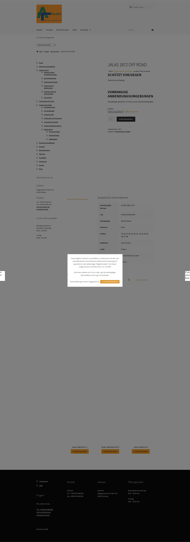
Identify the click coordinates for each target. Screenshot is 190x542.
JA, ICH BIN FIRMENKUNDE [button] (110, 282)
